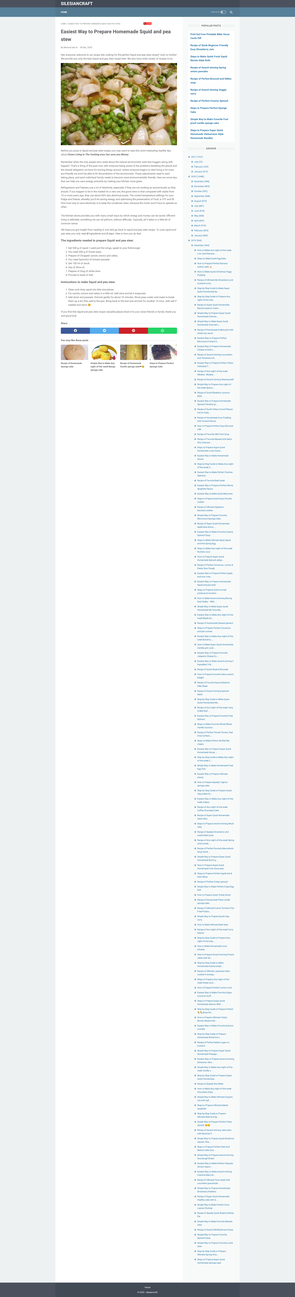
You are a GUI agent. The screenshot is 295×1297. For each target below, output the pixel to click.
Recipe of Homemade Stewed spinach (215, 623)
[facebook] (75, 331)
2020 (197, 176)
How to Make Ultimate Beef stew (212, 924)
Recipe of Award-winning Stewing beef (215, 379)
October (201, 191)
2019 (196, 240)
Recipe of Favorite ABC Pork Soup (213, 434)
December (201, 181)
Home (64, 12)
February (201, 166)
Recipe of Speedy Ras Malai (210, 1084)
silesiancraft (77, 3)
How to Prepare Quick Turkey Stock (214, 895)
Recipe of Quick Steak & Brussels (212, 669)
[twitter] (104, 331)
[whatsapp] (162, 331)
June (199, 211)
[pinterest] (133, 331)
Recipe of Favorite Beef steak (211, 480)
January (201, 171)
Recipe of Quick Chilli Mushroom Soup (215, 1229)
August (200, 201)
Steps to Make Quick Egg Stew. (211, 258)
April (199, 220)
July (198, 162)
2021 (197, 157)
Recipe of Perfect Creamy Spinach (209, 100)
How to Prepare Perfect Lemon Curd (214, 987)
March (200, 225)
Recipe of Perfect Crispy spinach (212, 881)
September (202, 196)
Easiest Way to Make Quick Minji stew (215, 493)
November (202, 186)
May (199, 215)
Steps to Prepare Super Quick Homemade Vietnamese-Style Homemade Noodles (207, 134)
